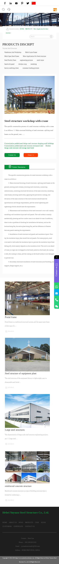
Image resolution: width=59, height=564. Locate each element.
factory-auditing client (11, 68)
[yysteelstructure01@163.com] (56, 292)
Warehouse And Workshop (12, 52)
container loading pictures (31, 68)
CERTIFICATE (18, 526)
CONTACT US (30, 526)
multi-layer (40, 60)
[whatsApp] (56, 285)
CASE (37, 522)
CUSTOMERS (7, 526)
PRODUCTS (28, 29)
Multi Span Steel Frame (11, 56)
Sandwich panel (9, 64)
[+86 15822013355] (56, 299)
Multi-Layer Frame (31, 52)
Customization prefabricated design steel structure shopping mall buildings (29, 143)
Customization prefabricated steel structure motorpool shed (24, 146)
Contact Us (12, 155)
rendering (34, 64)
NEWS (21, 522)
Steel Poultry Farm (10, 60)
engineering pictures (26, 60)
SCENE (43, 522)
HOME (22, 29)
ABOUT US (13, 522)
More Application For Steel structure (34, 56)
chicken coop (22, 64)
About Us (31, 155)
